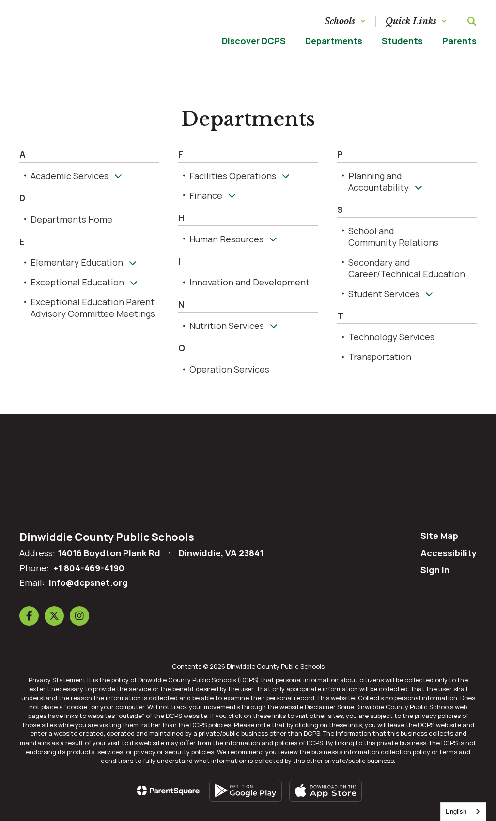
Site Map (439, 535)
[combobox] (463, 811)
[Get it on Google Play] (245, 791)
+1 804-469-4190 (88, 568)
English (456, 811)
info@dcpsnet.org (88, 582)
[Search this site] (472, 21)
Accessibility (448, 553)
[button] (345, 21)
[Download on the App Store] (325, 791)
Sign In (435, 570)
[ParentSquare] (168, 790)
